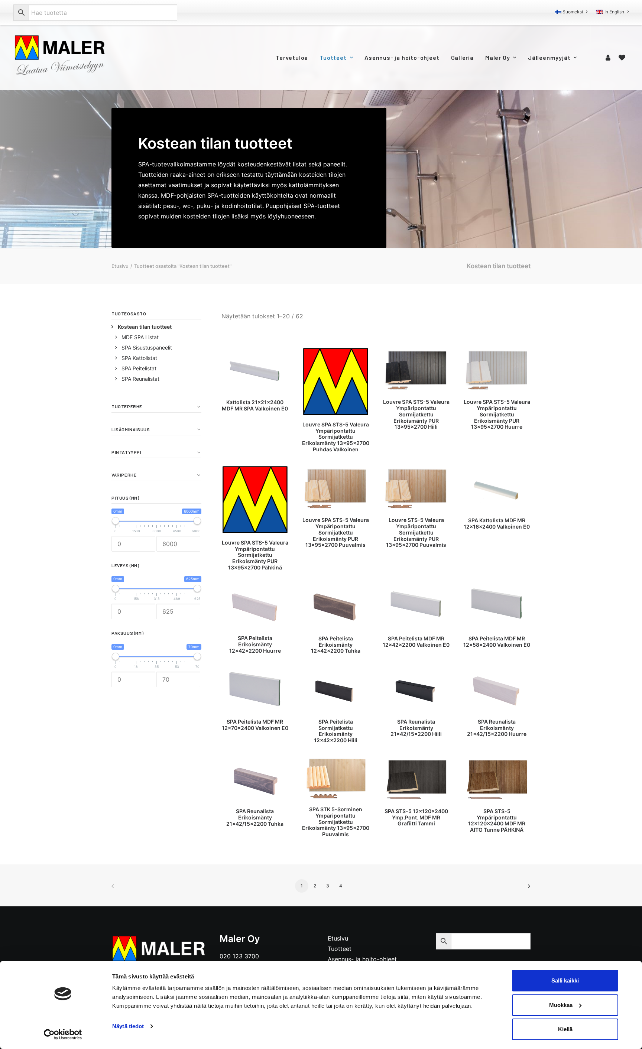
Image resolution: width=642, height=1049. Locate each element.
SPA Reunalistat (140, 379)
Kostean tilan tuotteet (145, 327)
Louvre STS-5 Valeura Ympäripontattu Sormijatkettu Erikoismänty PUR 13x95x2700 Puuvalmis (416, 532)
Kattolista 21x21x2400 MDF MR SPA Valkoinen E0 (255, 405)
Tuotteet (333, 57)
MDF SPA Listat (140, 337)
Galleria (462, 57)
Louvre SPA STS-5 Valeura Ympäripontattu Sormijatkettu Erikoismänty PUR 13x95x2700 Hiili (416, 414)
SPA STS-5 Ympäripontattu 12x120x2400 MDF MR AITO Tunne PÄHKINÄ (496, 820)
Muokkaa (561, 1005)
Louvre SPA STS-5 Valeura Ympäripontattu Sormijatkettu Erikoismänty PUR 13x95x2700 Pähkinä (255, 555)
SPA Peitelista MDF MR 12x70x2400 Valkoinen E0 (255, 724)
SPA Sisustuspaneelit (146, 347)
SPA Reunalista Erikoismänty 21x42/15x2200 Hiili (416, 727)
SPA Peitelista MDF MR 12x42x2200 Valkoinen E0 (416, 641)
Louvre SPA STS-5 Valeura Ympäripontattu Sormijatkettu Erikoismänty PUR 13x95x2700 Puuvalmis (335, 532)
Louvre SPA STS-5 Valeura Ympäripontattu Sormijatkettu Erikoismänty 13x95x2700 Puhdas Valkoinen (335, 436)
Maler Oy (497, 57)
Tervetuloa (292, 57)
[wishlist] (622, 57)
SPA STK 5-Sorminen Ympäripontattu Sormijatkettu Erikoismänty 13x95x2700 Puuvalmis (335, 821)
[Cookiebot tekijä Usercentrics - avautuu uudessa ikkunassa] (62, 1034)
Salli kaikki (565, 980)
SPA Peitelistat (138, 368)
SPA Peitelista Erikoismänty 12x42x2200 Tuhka (335, 644)
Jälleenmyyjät (549, 57)
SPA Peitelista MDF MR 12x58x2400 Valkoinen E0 (496, 641)
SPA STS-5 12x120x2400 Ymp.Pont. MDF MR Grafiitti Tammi (416, 817)
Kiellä (565, 1029)
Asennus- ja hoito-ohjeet (401, 57)
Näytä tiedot (128, 1026)
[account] (609, 57)
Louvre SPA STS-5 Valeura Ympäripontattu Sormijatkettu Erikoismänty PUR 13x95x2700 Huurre (497, 414)
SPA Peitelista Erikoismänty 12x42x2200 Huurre (255, 644)
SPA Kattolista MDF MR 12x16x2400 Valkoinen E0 (497, 523)
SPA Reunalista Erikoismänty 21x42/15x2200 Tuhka (254, 817)
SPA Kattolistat (139, 358)
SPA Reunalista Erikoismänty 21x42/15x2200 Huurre (496, 727)
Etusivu (120, 266)
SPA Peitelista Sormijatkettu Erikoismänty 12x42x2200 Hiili (335, 730)
